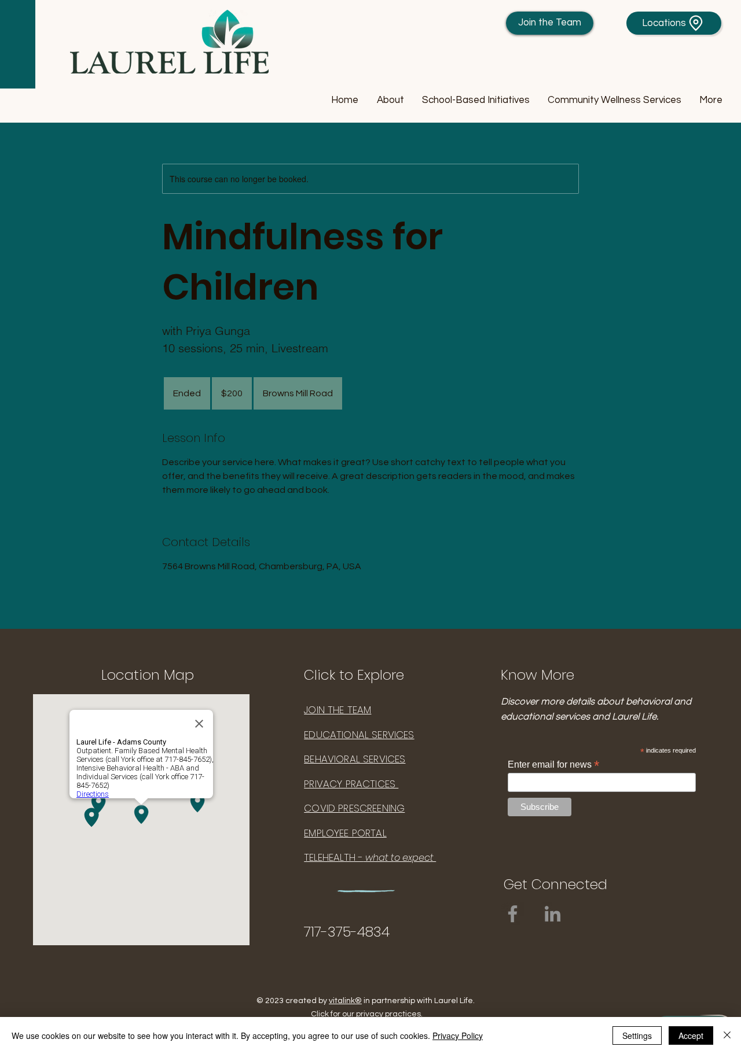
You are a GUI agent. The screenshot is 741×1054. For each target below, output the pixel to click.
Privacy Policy (457, 1035)
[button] (390, 100)
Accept (690, 1035)
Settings (637, 1035)
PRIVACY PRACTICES (351, 784)
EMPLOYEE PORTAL (345, 833)
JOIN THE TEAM (337, 710)
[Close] (727, 1035)
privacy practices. (389, 1014)
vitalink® (345, 1001)
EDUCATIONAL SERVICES (359, 735)
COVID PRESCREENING (354, 808)
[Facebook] (512, 913)
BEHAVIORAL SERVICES (354, 759)
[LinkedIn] (552, 913)
